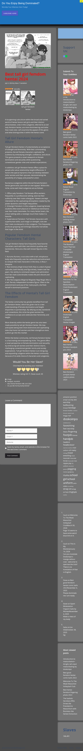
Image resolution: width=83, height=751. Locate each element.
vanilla (65, 495)
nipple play (67, 463)
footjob (67, 435)
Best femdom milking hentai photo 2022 (69, 219)
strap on (67, 488)
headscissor (68, 444)
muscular (66, 458)
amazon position (70, 397)
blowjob (65, 408)
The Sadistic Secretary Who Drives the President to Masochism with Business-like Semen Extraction (70, 706)
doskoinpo (70, 419)
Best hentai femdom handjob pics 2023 (70, 347)
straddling (70, 486)
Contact (78, 748)
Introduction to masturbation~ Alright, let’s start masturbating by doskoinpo (70, 104)
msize (73, 456)
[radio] (19, 370)
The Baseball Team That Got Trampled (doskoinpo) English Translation (69, 250)
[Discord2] (64, 56)
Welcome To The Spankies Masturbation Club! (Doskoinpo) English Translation (70, 286)
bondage (72, 407)
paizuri (65, 469)
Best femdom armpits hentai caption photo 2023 (69, 376)
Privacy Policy (62, 748)
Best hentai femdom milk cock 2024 (19, 384)
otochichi (17, 381)
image (9, 379)
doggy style (67, 416)
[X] (66, 56)
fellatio (65, 432)
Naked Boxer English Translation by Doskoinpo (69, 191)
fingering (72, 431)
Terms (71, 748)
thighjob (73, 492)
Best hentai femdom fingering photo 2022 (70, 162)
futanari (74, 435)
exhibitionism (67, 423)
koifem (70, 448)
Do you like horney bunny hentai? (18, 386)
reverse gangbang (68, 472)
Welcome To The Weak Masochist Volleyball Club (70, 520)
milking (65, 453)
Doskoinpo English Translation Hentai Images (69, 318)
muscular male (72, 461)
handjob (10, 381)
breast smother (68, 410)
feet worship (68, 428)
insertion (65, 448)
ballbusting (68, 405)
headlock (66, 442)
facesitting (68, 425)
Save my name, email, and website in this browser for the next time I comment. (28, 448)
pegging (72, 468)
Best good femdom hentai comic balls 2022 (70, 134)
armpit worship (68, 400)
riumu (66, 475)
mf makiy (72, 450)
